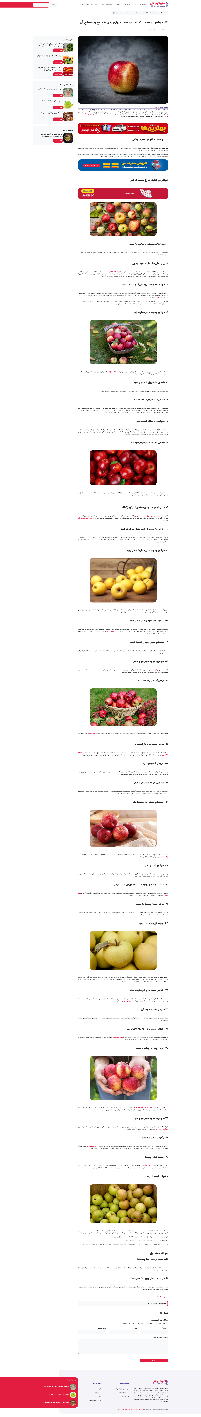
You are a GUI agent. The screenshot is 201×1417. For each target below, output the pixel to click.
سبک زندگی (126, 4)
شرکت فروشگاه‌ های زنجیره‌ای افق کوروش (133, 1409)
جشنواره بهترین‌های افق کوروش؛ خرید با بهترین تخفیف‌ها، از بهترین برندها (50, 69)
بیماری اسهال (151, 516)
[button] (33, 30)
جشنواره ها (125, 1396)
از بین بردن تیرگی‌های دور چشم (144, 1108)
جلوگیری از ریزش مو (162, 1129)
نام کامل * (165, 1328)
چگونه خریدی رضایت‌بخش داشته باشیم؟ (50, 89)
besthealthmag (159, 1297)
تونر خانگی (146, 1165)
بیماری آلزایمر (113, 272)
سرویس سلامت (88, 114)
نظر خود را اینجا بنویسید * (160, 1337)
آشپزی (134, 4)
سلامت (118, 4)
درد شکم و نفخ (141, 516)
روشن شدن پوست (125, 1001)
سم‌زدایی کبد (110, 631)
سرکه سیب (165, 1110)
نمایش (157, 107)
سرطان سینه (157, 298)
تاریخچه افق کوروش (106, 4)
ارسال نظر (154, 1361)
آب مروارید (92, 733)
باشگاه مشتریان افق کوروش (89, 4)
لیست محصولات (124, 1393)
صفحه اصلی (142, 4)
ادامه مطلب (58, 50)
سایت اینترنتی (102, 1328)
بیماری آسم (155, 670)
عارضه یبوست (160, 516)
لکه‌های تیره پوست (119, 1037)
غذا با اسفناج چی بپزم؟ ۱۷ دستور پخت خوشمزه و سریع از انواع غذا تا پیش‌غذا (51, 45)
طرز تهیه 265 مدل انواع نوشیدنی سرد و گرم (50, 56)
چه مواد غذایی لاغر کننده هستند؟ (52, 101)
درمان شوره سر (91, 1146)
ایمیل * (135, 1328)
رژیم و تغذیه (154, 13)
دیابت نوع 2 (112, 372)
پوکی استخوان (164, 857)
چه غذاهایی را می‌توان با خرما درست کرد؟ (50, 113)
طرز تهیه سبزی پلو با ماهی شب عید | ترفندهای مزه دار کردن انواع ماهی (52, 135)
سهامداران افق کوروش (122, 1389)
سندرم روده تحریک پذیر (85, 518)
